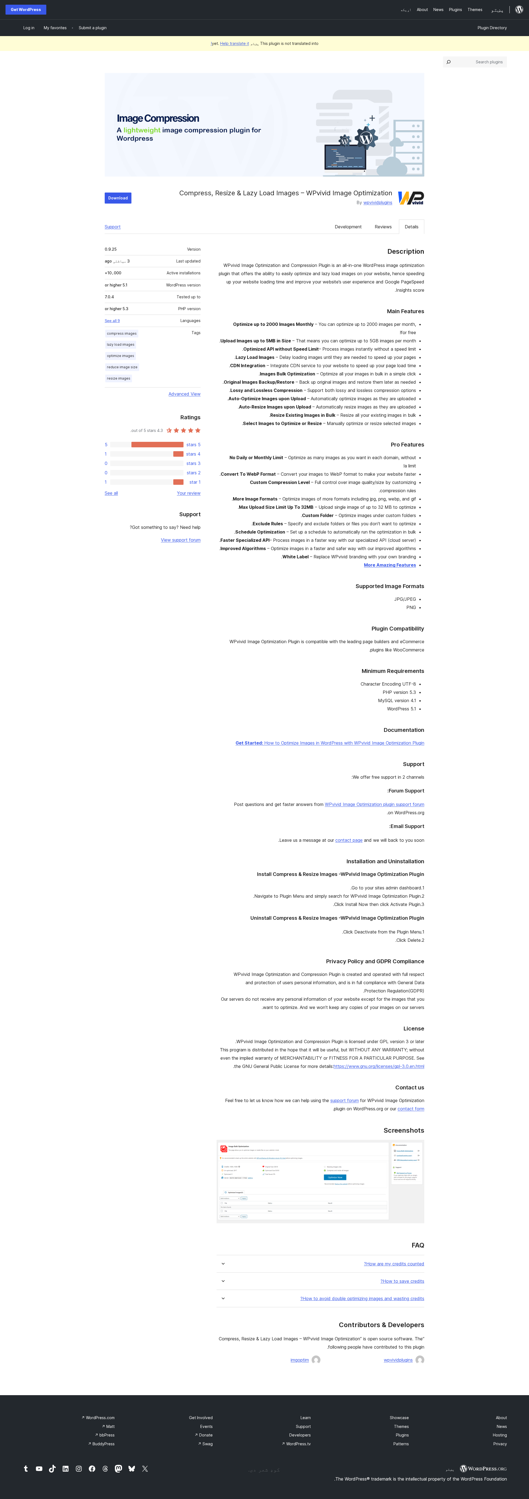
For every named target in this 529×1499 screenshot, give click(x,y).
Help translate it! (230, 43)
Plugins (402, 1435)
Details (412, 226)
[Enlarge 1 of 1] (417, 1147)
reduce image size (122, 367)
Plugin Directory (492, 27)
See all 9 (112, 320)
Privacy (500, 1443)
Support (113, 226)
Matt (108, 1426)
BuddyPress (101, 1443)
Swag (205, 1443)
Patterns (401, 1443)
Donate (204, 1435)
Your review (189, 493)
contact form (411, 1108)
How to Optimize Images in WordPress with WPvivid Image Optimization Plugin (330, 743)
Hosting (500, 1435)
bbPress (105, 1435)
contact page (349, 840)
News (502, 1426)
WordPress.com (98, 1417)
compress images (122, 333)
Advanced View (185, 394)
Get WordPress (26, 9)
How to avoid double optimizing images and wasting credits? (362, 1298)
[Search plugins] (448, 61)
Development (348, 226)
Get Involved (201, 1417)
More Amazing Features (390, 565)
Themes (401, 1426)
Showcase (399, 1417)
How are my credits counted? (394, 1264)
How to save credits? (402, 1281)
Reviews (383, 226)
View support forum (181, 540)
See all (111, 493)
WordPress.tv (296, 1443)
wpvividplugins (377, 202)
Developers (300, 1435)
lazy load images (120, 344)
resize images (118, 378)
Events (206, 1426)
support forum (344, 1100)
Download (118, 198)
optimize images (120, 356)
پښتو (450, 1469)
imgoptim (300, 1360)
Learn (306, 1417)
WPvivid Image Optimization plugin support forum (374, 804)
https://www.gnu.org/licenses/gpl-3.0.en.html (379, 1066)
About (501, 1417)
